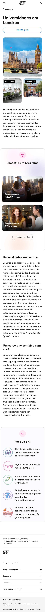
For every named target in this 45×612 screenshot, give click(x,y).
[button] (4, 3)
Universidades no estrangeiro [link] (17, 541)
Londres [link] (9, 543)
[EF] (22, 3)
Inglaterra (9, 9)
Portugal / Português (13, 599)
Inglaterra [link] (34, 541)
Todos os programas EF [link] (19, 539)
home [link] (5, 539)
